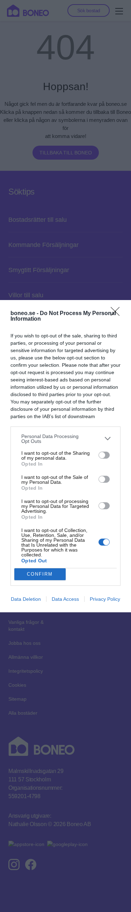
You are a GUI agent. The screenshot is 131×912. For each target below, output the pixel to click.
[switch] (104, 455)
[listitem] (65, 439)
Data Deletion (26, 599)
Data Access (65, 599)
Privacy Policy (105, 599)
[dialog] (65, 456)
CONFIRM (40, 574)
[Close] (117, 313)
